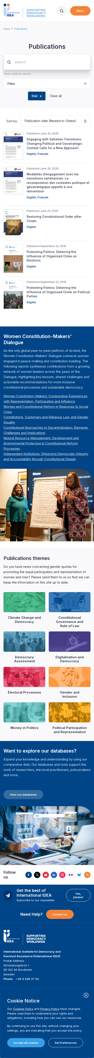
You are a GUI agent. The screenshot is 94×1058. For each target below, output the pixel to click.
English (31, 153)
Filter (11, 83)
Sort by (12, 121)
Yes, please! (78, 895)
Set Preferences (66, 1042)
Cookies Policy (23, 1009)
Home (6, 29)
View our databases (23, 794)
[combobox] (24, 121)
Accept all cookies (26, 1042)
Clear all (56, 96)
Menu (80, 10)
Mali (34, 96)
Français (42, 153)
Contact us (59, 914)
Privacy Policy (49, 1009)
